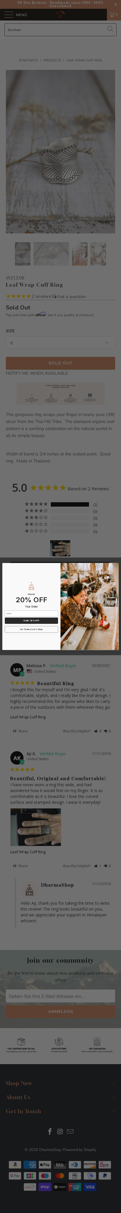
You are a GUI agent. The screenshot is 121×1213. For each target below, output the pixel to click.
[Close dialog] (116, 566)
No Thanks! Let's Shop (31, 629)
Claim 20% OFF (31, 621)
